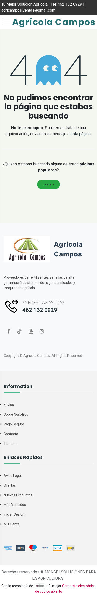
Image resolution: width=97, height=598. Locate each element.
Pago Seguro (14, 424)
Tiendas (10, 444)
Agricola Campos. (37, 356)
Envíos (9, 405)
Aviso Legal (13, 476)
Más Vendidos (15, 505)
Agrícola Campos (48, 22)
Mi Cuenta (12, 524)
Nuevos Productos (18, 495)
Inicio (48, 184)
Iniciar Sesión (14, 514)
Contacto (11, 434)
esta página (80, 133)
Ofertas (10, 485)
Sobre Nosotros (16, 414)
